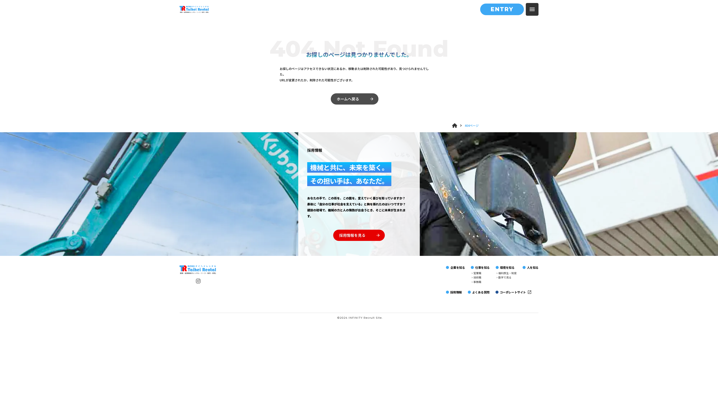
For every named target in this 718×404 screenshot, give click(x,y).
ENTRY (502, 9)
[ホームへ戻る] (454, 125)
